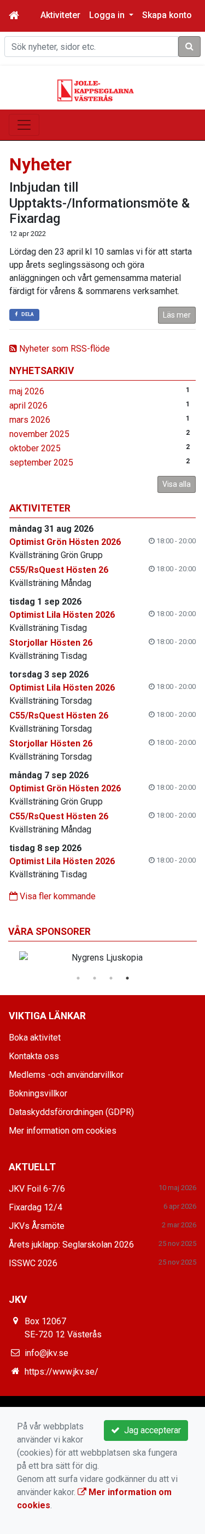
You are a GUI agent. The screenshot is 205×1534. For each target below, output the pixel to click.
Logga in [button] (108, 15)
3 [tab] (111, 978)
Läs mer (177, 315)
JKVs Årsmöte (37, 1226)
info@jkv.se (46, 1353)
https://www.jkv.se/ (61, 1371)
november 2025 (39, 434)
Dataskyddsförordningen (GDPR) (71, 1112)
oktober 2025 (35, 448)
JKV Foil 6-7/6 (37, 1188)
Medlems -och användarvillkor (66, 1075)
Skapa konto (167, 15)
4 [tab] (127, 978)
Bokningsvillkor (38, 1093)
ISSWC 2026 (33, 1263)
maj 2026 (26, 391)
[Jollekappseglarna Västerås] (95, 89)
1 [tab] (78, 978)
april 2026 (28, 405)
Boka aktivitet (35, 1037)
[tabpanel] (102, 958)
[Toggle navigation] (24, 125)
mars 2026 (29, 420)
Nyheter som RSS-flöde (63, 348)
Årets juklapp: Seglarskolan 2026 (71, 1244)
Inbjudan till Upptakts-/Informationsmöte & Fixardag (99, 203)
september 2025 (41, 462)
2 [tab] (94, 978)
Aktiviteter (60, 15)
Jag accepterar (150, 1430)
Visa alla (176, 484)
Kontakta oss (34, 1056)
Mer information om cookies (62, 1130)
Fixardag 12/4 (35, 1207)
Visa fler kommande (56, 896)
